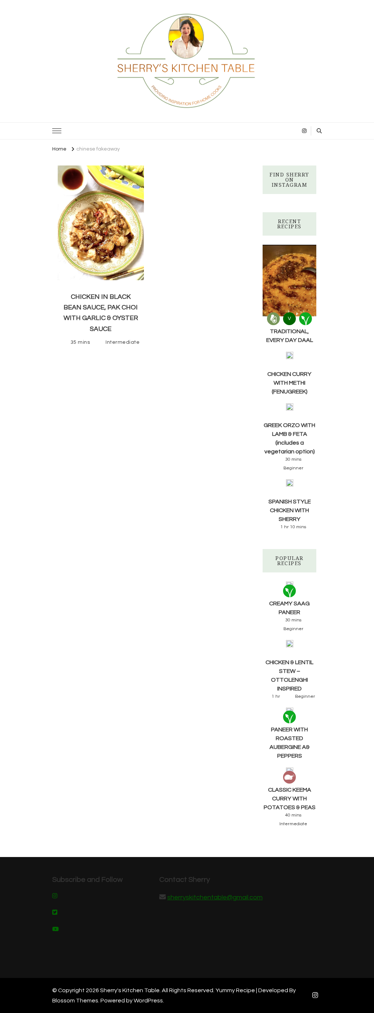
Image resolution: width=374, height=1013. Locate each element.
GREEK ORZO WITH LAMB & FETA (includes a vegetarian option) (289, 438)
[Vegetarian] (305, 318)
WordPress (148, 1001)
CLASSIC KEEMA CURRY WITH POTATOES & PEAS (290, 798)
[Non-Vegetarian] (289, 777)
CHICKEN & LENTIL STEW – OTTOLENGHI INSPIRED (289, 675)
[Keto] (273, 318)
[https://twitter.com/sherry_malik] (54, 913)
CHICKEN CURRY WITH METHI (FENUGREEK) (289, 383)
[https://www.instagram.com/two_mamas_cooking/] (54, 896)
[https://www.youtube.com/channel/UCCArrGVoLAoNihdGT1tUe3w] (55, 929)
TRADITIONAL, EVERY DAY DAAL (289, 335)
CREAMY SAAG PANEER (289, 608)
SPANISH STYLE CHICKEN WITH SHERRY (289, 510)
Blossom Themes (75, 1001)
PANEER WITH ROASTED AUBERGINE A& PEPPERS (290, 743)
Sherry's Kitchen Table (130, 990)
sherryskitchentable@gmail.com (215, 897)
